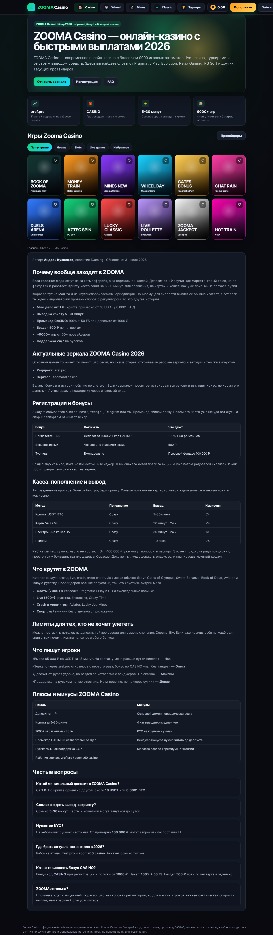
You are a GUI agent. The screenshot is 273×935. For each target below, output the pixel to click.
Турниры (191, 7)
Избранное (121, 147)
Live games (98, 147)
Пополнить (243, 7)
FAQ (111, 82)
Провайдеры (231, 136)
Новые (62, 147)
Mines (137, 7)
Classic (164, 7)
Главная (32, 248)
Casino (87, 7)
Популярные (40, 147)
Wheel (113, 7)
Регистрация (87, 82)
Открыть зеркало (51, 82)
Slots (78, 147)
